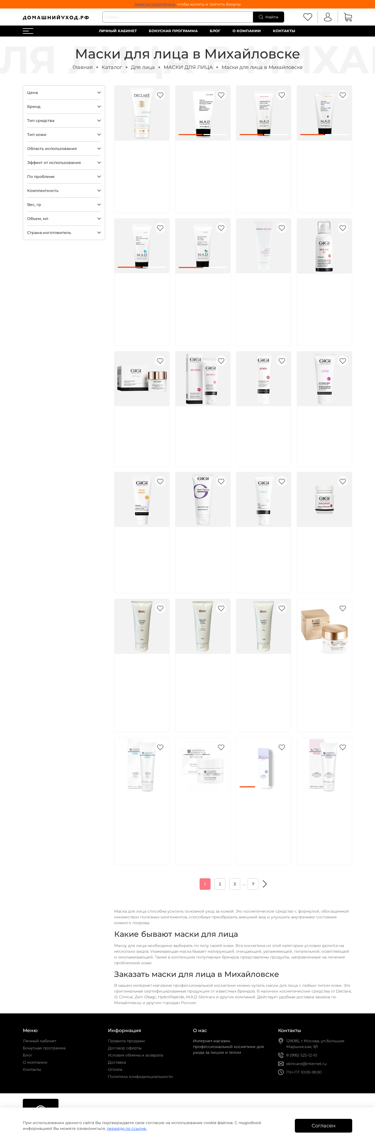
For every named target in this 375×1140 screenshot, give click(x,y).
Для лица (143, 67)
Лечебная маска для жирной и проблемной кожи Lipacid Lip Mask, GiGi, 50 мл (262, 551)
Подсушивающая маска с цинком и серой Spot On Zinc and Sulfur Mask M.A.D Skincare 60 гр (141, 297)
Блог (215, 31)
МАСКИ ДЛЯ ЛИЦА (188, 67)
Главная (82, 67)
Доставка (117, 1062)
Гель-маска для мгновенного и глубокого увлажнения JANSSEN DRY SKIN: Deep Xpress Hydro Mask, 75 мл (141, 823)
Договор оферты (125, 1048)
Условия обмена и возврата (135, 1055)
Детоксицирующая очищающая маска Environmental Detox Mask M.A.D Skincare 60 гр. (262, 164)
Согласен (323, 1125)
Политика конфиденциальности (140, 1076)
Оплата (115, 1069)
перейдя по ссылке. (127, 1128)
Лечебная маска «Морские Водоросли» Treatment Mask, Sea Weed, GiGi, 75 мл (202, 430)
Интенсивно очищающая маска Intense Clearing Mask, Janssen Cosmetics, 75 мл (262, 817)
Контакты (284, 31)
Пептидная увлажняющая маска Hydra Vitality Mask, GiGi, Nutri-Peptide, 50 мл (201, 551)
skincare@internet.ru (306, 1063)
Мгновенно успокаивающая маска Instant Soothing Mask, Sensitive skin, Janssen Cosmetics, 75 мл (323, 823)
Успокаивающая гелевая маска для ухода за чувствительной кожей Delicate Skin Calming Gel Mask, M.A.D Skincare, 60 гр (203, 303)
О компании (247, 31)
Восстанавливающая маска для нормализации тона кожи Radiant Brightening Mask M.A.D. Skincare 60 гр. (325, 170)
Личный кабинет (118, 31)
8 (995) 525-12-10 (301, 1055)
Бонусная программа (173, 31)
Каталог (112, 67)
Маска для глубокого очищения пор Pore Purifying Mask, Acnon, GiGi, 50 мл (263, 430)
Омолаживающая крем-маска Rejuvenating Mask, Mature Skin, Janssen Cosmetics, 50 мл (324, 678)
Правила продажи (126, 1040)
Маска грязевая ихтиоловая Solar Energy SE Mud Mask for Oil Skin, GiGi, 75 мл (141, 551)
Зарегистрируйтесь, (155, 4)
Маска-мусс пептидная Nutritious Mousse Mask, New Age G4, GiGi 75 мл (322, 297)
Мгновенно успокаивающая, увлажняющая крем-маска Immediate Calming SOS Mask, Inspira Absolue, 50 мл (263, 303)
